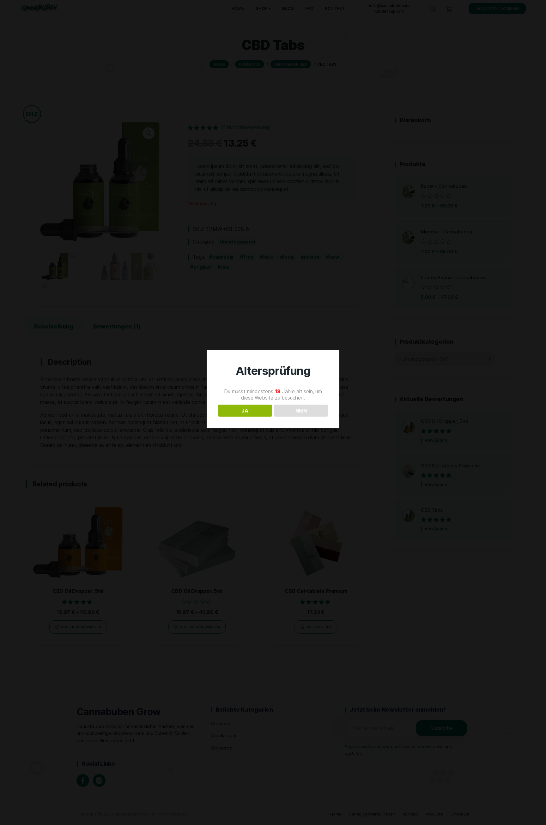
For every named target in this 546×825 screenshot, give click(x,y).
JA (244, 410)
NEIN (301, 410)
